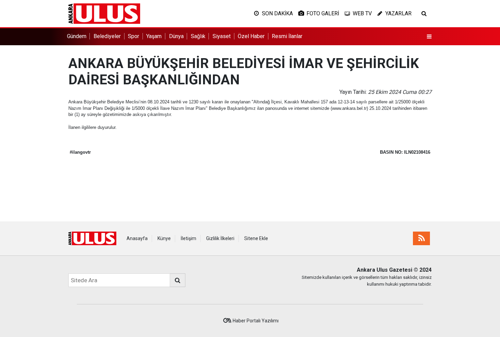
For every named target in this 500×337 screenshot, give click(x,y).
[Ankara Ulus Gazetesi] (104, 13)
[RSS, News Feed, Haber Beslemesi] (421, 238)
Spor (133, 36)
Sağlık (198, 36)
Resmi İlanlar (287, 36)
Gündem (76, 36)
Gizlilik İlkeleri (220, 238)
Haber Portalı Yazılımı (256, 320)
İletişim (188, 238)
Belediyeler (107, 36)
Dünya (176, 36)
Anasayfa (137, 238)
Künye (164, 238)
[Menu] (429, 36)
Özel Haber (251, 36)
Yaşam (154, 36)
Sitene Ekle (256, 238)
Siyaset (222, 36)
